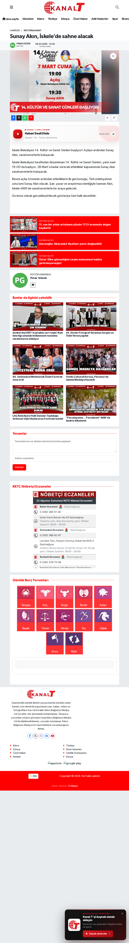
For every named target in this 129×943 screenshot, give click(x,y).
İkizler (83, 605)
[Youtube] (52, 736)
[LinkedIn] (46, 736)
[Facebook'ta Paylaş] (13, 117)
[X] (35, 736)
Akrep (64, 628)
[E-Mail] (33, 285)
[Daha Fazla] (31, 117)
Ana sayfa (12, 19)
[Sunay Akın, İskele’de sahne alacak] (64, 82)
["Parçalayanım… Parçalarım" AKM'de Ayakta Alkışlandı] (91, 400)
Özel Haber (80, 19)
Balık (74, 651)
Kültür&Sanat (32, 30)
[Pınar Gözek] (20, 280)
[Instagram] (41, 736)
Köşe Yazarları (74, 749)
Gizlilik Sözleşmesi (76, 753)
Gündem (27, 19)
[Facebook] (29, 736)
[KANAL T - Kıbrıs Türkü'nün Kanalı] (64, 7)
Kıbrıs (40, 19)
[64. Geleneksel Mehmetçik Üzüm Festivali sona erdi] (38, 359)
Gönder (19, 467)
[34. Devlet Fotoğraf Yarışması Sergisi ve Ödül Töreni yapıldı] (91, 316)
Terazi (45, 628)
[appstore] (55, 763)
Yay (84, 628)
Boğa (64, 605)
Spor (115, 19)
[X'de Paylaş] (19, 117)
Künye (69, 757)
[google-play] (72, 763)
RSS (35, 776)
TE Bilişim (73, 786)
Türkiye (52, 19)
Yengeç (26, 605)
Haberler (15, 30)
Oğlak (103, 628)
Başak (25, 628)
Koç (45, 605)
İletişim (17, 757)
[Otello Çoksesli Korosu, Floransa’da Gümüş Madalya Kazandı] (91, 359)
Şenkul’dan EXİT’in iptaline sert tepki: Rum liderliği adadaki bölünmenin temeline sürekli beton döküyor (38, 336)
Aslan (103, 605)
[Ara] (117, 7)
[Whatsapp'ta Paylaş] (25, 117)
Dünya (65, 19)
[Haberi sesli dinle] (17, 133)
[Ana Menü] (11, 7)
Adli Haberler (99, 19)
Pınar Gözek (38, 278)
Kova (55, 651)
